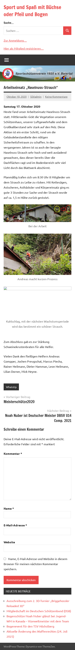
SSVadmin (36, 96)
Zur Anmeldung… (15, 40)
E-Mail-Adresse (15, 525)
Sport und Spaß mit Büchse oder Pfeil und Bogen (32, 11)
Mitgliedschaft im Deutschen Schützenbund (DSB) (39, 611)
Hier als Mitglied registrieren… (24, 48)
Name (9, 508)
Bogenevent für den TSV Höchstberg (30, 626)
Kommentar (13, 453)
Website (9, 542)
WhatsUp (11, 387)
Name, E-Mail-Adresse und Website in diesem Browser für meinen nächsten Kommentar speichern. (35, 564)
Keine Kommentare (56, 96)
